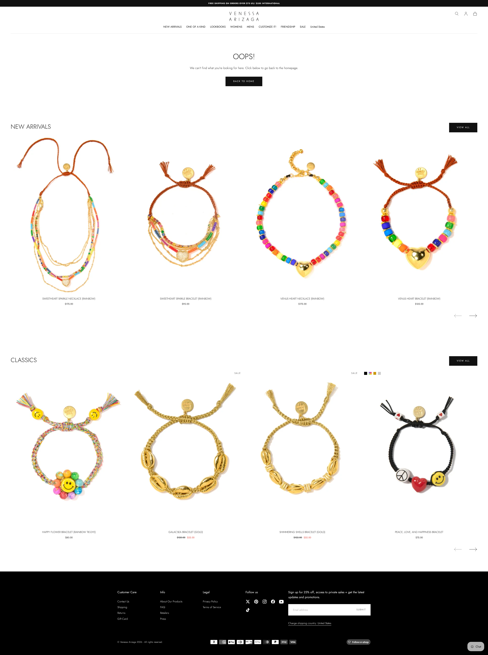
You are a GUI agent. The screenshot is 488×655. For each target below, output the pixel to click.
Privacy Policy (210, 601)
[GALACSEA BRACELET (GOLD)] (186, 448)
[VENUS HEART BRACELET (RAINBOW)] (419, 214)
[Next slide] (473, 316)
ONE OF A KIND (195, 27)
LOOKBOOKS (218, 27)
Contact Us (123, 601)
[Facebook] (273, 601)
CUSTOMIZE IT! (267, 27)
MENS (250, 27)
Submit (361, 609)
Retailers (164, 613)
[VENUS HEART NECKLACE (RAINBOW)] (302, 214)
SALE (303, 27)
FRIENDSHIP (288, 27)
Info (162, 592)
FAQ (162, 607)
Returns (121, 613)
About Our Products (171, 601)
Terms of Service (212, 607)
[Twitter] (248, 601)
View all (463, 127)
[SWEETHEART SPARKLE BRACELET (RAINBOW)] (186, 214)
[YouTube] (281, 601)
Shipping (122, 607)
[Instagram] (264, 601)
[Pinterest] (256, 601)
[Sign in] (466, 13)
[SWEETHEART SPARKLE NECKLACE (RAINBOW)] (69, 214)
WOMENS (236, 27)
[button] (456, 13)
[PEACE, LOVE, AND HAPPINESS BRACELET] (419, 448)
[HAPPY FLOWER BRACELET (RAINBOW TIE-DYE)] (69, 448)
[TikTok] (248, 610)
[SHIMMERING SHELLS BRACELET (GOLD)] (302, 448)
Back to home (243, 81)
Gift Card (122, 619)
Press (163, 619)
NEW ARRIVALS (172, 27)
